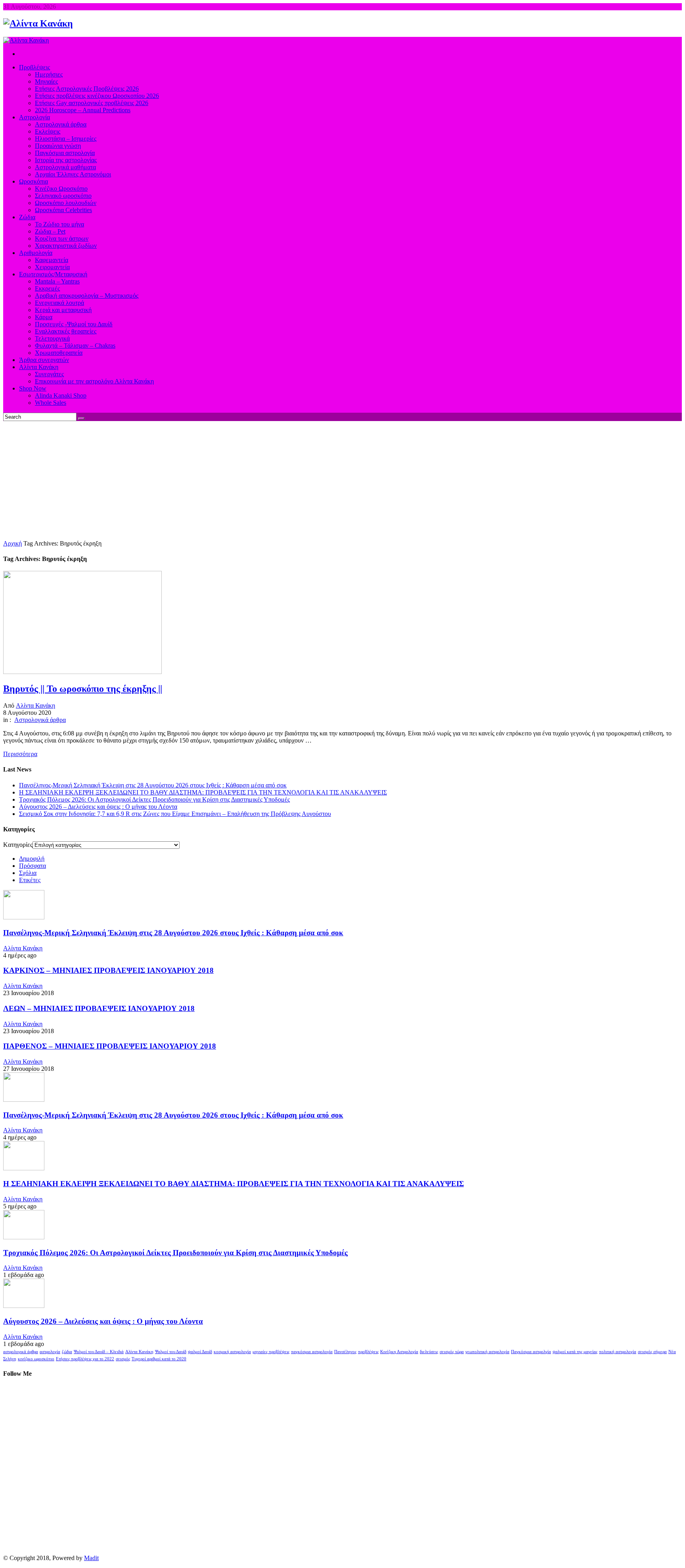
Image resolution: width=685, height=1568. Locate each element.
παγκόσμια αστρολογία (312, 1352)
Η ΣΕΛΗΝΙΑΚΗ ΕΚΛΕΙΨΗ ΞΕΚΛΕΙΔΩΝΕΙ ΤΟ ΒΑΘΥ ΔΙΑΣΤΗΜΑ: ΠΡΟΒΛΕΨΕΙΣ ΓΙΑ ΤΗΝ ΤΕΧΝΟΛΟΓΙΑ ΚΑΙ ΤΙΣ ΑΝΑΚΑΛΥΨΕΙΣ (203, 792)
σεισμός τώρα (452, 1352)
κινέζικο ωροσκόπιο (36, 1359)
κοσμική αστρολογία (232, 1352)
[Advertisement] (342, 480)
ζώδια (67, 1352)
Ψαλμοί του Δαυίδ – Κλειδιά (99, 1352)
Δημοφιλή (31, 858)
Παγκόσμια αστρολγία (531, 1352)
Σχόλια (27, 872)
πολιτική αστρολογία (617, 1352)
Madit (91, 1558)
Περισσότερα (20, 753)
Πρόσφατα (32, 865)
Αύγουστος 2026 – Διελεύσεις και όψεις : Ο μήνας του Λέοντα (98, 806)
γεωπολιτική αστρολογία (487, 1352)
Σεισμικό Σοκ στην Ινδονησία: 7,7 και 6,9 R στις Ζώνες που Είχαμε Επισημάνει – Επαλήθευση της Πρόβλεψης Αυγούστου (175, 813)
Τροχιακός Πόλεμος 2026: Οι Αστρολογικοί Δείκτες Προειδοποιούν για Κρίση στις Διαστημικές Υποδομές (154, 799)
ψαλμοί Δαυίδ (200, 1352)
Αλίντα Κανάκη (35, 705)
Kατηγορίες (18, 844)
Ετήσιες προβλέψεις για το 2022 (85, 1359)
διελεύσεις (429, 1352)
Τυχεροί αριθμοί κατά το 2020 (159, 1359)
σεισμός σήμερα (652, 1352)
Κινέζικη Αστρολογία (399, 1352)
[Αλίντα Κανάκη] (38, 23)
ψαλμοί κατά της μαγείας (575, 1352)
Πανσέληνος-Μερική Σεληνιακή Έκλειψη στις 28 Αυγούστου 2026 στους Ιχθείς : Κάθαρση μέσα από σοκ (153, 785)
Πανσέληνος (345, 1352)
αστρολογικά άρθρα (20, 1352)
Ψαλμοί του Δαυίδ (170, 1352)
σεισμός (123, 1359)
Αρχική (12, 543)
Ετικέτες (29, 880)
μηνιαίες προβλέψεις (271, 1352)
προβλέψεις (368, 1352)
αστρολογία (50, 1352)
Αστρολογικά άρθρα (40, 719)
